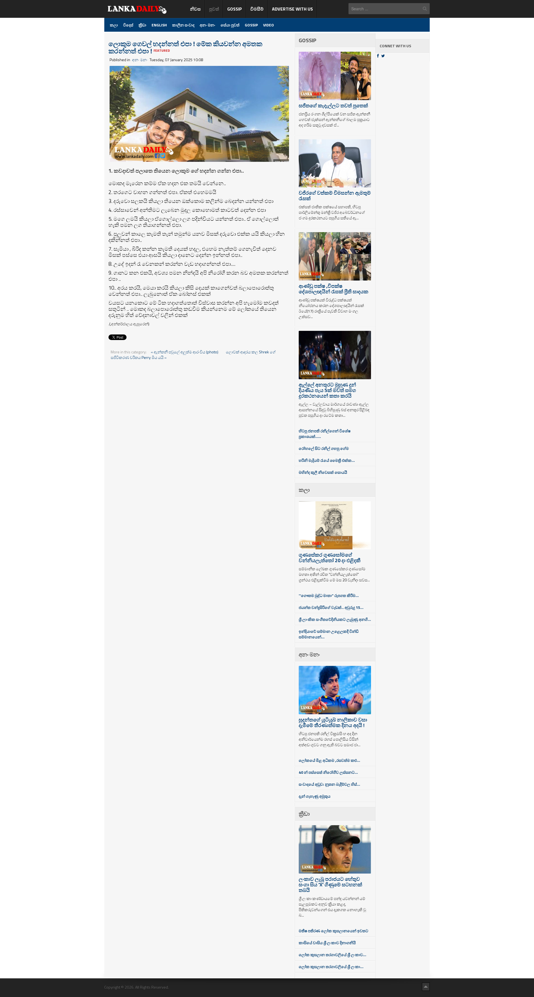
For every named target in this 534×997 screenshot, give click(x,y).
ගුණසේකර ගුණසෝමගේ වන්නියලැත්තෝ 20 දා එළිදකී (329, 557)
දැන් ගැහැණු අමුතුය (314, 796)
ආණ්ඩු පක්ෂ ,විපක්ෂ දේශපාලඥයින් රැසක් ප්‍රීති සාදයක (333, 288)
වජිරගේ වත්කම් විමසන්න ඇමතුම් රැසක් (335, 195)
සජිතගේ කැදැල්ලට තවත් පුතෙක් (333, 105)
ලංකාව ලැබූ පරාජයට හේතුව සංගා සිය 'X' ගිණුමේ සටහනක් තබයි (330, 884)
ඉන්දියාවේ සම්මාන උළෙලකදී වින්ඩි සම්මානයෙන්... (329, 634)
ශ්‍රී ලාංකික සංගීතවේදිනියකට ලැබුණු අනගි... (335, 619)
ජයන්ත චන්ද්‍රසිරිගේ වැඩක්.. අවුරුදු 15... (331, 607)
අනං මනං (140, 60)
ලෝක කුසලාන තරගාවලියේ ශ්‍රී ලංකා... (331, 966)
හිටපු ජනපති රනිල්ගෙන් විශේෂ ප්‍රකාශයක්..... (324, 433)
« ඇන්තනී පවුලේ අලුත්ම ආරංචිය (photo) (185, 352)
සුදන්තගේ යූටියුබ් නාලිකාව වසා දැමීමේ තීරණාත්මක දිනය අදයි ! (333, 722)
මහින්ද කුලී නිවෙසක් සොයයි (323, 472)
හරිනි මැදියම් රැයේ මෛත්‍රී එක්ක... (327, 460)
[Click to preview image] (199, 113)
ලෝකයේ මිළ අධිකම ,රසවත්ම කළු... (329, 760)
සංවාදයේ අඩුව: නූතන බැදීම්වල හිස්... (329, 784)
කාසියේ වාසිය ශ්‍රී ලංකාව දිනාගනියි (327, 943)
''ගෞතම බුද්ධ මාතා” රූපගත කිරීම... (329, 595)
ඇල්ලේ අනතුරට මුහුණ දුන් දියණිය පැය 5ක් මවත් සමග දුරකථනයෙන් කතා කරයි (327, 390)
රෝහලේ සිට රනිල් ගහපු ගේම (324, 448)
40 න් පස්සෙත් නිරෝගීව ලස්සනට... (328, 772)
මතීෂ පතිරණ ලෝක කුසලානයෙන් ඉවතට (333, 931)
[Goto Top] (426, 986)
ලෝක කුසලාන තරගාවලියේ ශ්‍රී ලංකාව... (332, 955)
